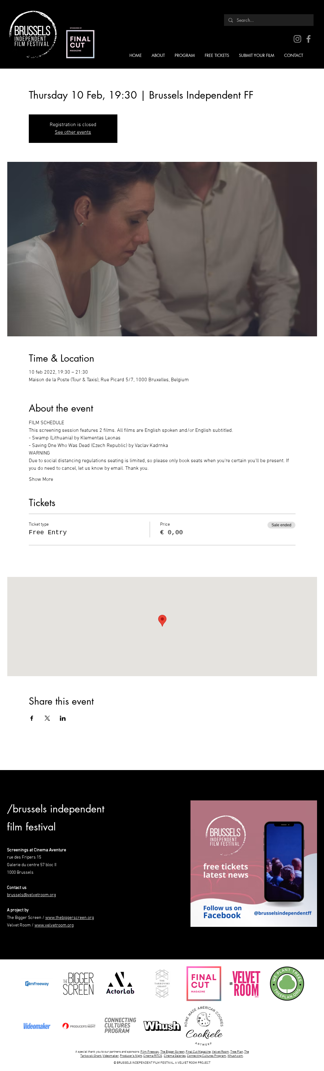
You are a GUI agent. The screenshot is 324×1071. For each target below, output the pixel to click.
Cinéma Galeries (175, 1056)
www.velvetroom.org (54, 925)
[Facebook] (308, 39)
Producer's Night (131, 1056)
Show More (41, 479)
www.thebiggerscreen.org (69, 918)
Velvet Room (220, 1052)
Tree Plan (236, 1052)
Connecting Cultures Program (206, 1056)
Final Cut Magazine (198, 1052)
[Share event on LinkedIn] (63, 718)
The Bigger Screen (172, 1052)
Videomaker (111, 1056)
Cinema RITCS (152, 1056)
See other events (73, 132)
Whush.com (235, 1056)
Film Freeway (149, 1052)
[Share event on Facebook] (32, 718)
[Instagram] (297, 39)
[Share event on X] (47, 718)
